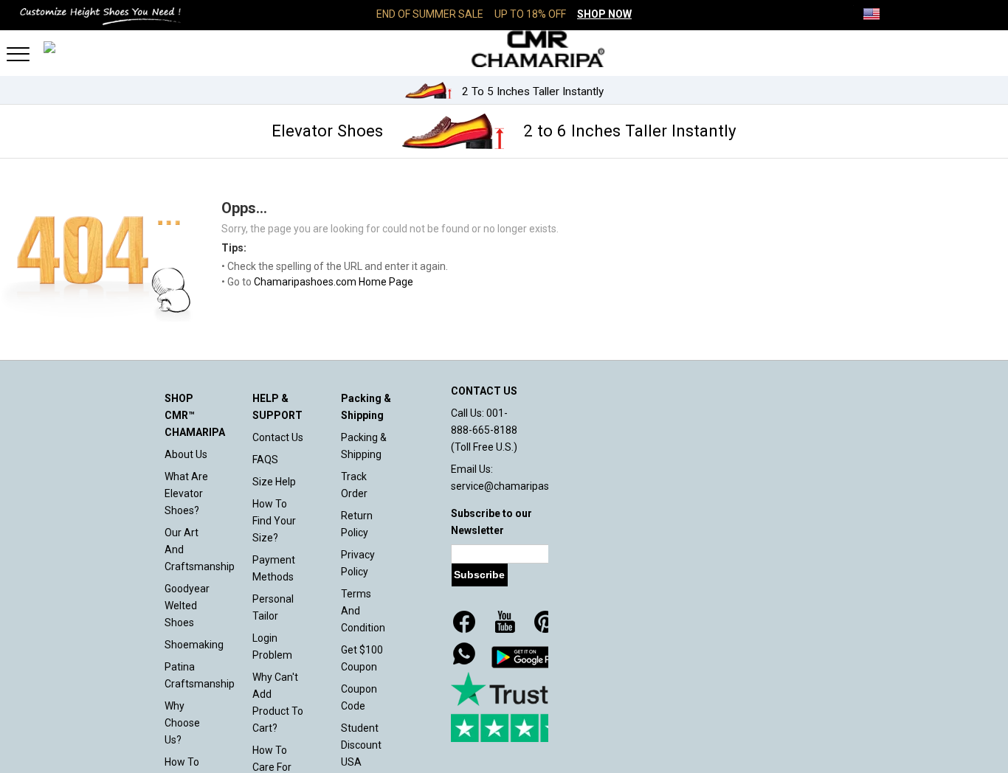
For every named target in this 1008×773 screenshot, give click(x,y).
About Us (186, 454)
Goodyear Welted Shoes (187, 605)
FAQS (265, 459)
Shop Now (604, 14)
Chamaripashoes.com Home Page (333, 282)
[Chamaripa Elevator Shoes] (504, 48)
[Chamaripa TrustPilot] (524, 707)
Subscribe (479, 574)
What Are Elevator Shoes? (186, 493)
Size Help (274, 482)
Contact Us (277, 437)
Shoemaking (194, 645)
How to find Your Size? (274, 521)
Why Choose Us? (182, 723)
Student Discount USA (361, 745)
